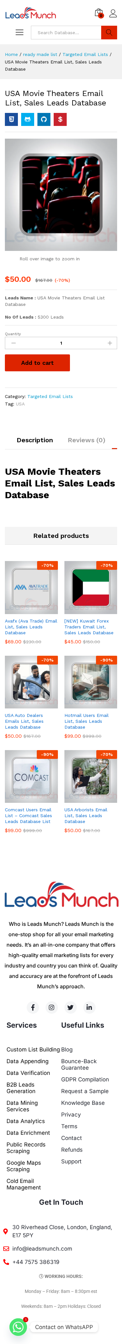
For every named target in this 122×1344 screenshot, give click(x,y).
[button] (23, 610)
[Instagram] (52, 1007)
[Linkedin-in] (89, 1007)
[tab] (35, 443)
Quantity (13, 334)
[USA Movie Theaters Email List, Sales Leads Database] (11, 119)
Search (109, 32)
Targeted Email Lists (50, 396)
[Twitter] (70, 1007)
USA (20, 403)
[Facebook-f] (33, 1007)
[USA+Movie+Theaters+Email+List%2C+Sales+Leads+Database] (27, 119)
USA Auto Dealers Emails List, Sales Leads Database (24, 721)
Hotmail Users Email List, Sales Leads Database (86, 721)
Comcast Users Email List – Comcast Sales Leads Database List (28, 815)
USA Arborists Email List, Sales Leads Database (85, 815)
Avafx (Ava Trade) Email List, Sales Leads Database (31, 626)
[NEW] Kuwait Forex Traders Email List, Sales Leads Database (89, 626)
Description (35, 440)
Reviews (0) (86, 440)
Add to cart (37, 362)
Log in (113, 17)
